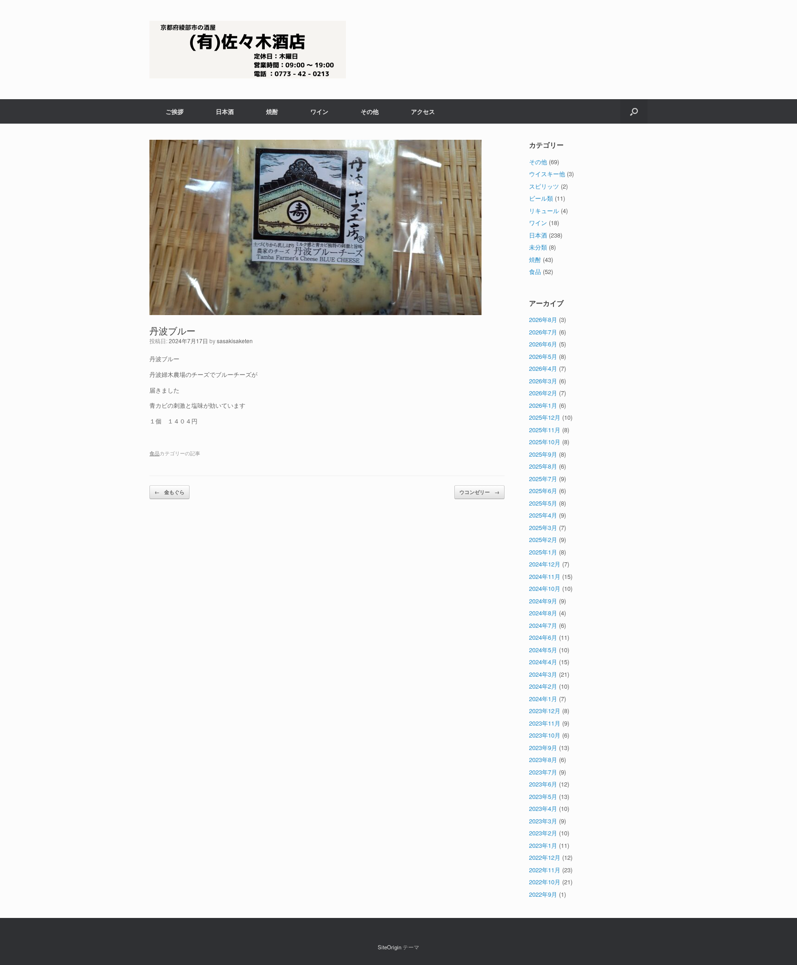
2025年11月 (544, 429)
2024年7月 (543, 625)
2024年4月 (543, 661)
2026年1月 (543, 405)
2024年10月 (544, 588)
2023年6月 (543, 784)
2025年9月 (543, 454)
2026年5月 (543, 356)
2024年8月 (543, 612)
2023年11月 (544, 723)
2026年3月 (543, 380)
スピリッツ (544, 186)
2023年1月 (543, 845)
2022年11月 (544, 869)
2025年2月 (543, 539)
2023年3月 (543, 820)
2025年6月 (543, 490)
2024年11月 (544, 576)
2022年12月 (544, 857)
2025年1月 (543, 552)
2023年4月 (543, 808)
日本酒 (225, 111)
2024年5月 (543, 649)
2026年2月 (543, 392)
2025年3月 (543, 527)
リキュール (544, 210)
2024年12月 (544, 564)
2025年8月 (543, 466)
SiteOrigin (389, 947)
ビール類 (541, 198)
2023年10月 (544, 735)
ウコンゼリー (479, 491)
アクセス (423, 111)
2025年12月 (544, 417)
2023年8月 (543, 759)
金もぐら (169, 491)
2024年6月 (543, 637)
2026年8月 (543, 319)
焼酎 (272, 111)
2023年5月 (543, 796)
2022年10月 (544, 881)
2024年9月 (543, 600)
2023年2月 (543, 832)
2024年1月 (543, 698)
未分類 (538, 247)
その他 (370, 111)
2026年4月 (543, 368)
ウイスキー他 (547, 173)
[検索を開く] (634, 111)
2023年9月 (543, 747)
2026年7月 (543, 332)
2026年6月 (543, 344)
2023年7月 (543, 772)
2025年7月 (543, 478)
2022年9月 (543, 894)
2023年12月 (544, 710)
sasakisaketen (235, 341)
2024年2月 (543, 686)
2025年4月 (543, 515)
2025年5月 (543, 503)
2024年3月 (543, 674)
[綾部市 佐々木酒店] (247, 49)
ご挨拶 (175, 111)
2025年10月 (544, 441)
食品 (154, 453)
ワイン (319, 111)
